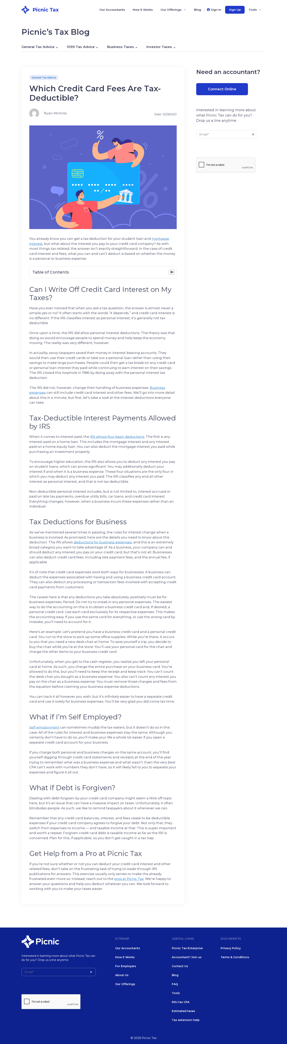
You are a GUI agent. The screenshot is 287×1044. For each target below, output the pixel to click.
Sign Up (235, 10)
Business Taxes (120, 47)
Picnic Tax (46, 10)
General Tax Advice (37, 47)
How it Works (143, 10)
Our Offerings (170, 10)
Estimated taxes (183, 1011)
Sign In (216, 10)
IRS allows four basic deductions (117, 437)
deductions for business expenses (103, 542)
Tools (253, 10)
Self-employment (44, 727)
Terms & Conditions (235, 957)
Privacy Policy (231, 948)
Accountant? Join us (186, 957)
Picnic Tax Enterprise (187, 948)
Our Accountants (112, 10)
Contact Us (180, 966)
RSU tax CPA (180, 1002)
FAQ (175, 984)
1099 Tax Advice (81, 47)
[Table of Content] (172, 272)
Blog (197, 10)
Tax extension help (186, 1020)
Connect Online (222, 89)
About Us (121, 975)
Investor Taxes (159, 47)
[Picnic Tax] (25, 9)
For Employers (125, 966)
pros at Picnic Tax (129, 879)
